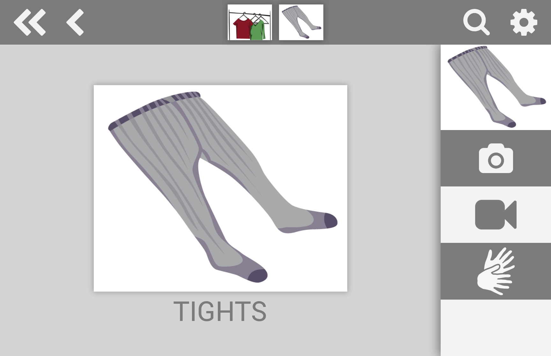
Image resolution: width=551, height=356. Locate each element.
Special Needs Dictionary (30, 22)
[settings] (524, 22)
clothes (75, 22)
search (476, 22)
